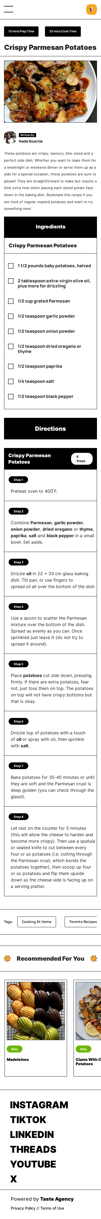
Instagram (39, 1104)
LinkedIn (32, 1134)
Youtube (33, 1164)
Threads (33, 1149)
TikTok (28, 1119)
